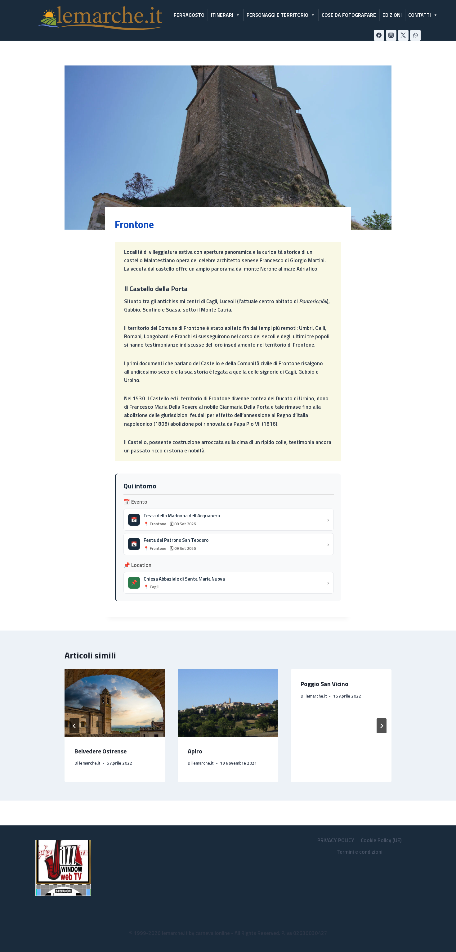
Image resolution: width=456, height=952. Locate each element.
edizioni (392, 15)
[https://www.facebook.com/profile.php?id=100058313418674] (379, 35)
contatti (419, 15)
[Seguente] (382, 725)
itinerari (222, 15)
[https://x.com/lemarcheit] (403, 35)
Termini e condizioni (359, 852)
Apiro (195, 751)
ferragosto (189, 15)
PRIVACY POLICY (335, 840)
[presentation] (115, 702)
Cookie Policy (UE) (381, 840)
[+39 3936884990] (415, 35)
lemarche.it (90, 763)
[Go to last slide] (74, 725)
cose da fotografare (349, 15)
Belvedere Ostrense (100, 751)
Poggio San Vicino (324, 684)
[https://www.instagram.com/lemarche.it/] (391, 35)
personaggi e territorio (277, 15)
